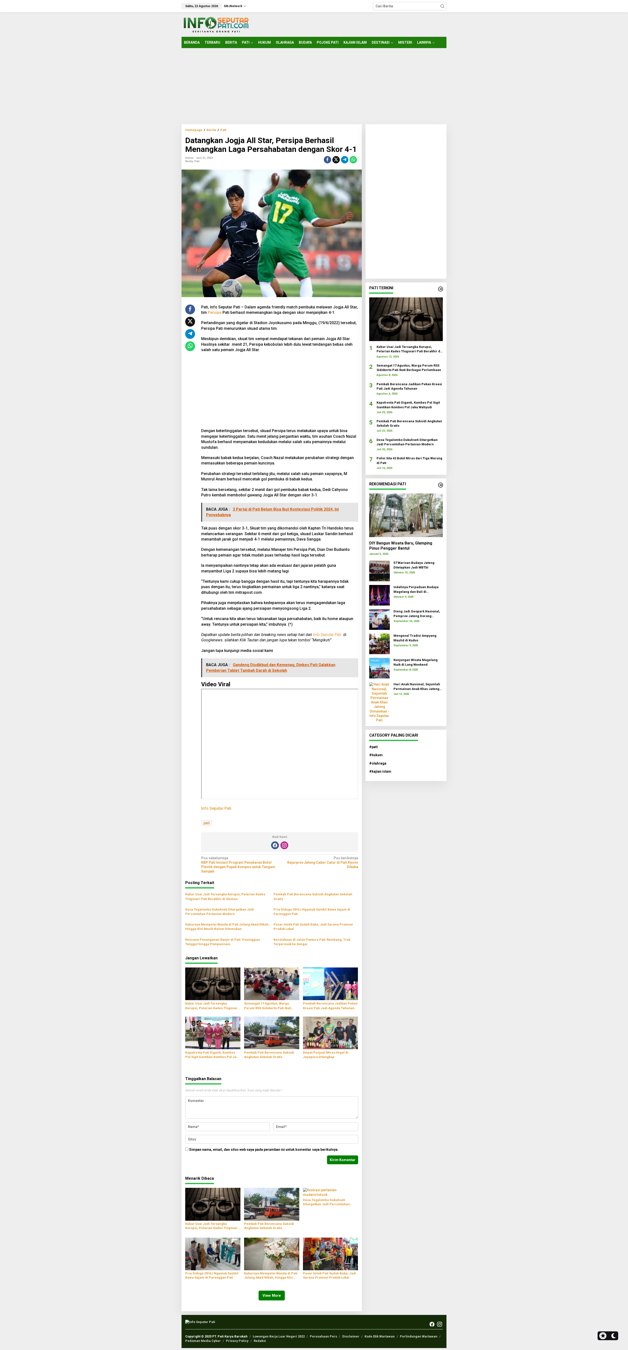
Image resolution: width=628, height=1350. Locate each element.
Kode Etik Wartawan (380, 1336)
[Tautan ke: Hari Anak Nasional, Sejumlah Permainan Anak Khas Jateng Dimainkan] (379, 702)
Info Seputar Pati (327, 634)
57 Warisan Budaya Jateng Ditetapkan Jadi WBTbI (413, 565)
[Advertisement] (314, 86)
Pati (196, 161)
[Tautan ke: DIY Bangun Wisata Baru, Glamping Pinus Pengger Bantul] (406, 515)
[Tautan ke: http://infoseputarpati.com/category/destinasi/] (441, 485)
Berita (189, 161)
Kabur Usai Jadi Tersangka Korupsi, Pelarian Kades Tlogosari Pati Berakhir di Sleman (225, 896)
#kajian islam (380, 771)
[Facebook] (275, 845)
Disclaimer (350, 1336)
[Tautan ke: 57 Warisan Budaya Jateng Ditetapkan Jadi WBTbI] (379, 571)
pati (207, 823)
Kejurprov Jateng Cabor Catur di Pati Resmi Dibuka (322, 862)
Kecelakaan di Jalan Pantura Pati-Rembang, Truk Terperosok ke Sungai (312, 942)
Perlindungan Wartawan (418, 1336)
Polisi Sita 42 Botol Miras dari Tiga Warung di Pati (409, 460)
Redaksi (260, 1341)
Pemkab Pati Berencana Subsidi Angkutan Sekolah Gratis (313, 896)
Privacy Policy (237, 1341)
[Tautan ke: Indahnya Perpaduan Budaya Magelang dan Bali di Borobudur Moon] (379, 595)
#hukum (376, 755)
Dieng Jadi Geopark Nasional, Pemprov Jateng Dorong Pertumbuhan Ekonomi (416, 613)
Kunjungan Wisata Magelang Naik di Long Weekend (415, 662)
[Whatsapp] (353, 159)
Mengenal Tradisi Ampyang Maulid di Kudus (414, 638)
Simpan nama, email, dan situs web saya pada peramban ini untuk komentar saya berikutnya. (264, 1149)
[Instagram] (284, 845)
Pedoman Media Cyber (203, 1341)
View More (271, 1295)
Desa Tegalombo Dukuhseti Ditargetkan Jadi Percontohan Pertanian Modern (219, 912)
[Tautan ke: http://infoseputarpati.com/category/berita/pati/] (441, 289)
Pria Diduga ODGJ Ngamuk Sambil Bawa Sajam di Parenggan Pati (312, 912)
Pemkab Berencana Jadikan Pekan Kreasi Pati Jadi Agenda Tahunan (330, 1006)
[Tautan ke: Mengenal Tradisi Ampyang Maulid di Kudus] (379, 644)
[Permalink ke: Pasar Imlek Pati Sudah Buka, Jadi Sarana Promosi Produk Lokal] (330, 1254)
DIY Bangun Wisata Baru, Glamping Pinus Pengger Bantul (400, 546)
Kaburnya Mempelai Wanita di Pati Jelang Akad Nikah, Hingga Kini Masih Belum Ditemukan (227, 927)
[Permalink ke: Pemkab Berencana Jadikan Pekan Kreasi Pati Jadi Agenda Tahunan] (330, 983)
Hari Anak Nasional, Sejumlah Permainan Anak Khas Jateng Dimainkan (416, 686)
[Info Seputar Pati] (216, 24)
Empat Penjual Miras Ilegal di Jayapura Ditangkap (325, 1055)
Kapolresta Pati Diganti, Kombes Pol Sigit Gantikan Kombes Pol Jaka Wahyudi (212, 1055)
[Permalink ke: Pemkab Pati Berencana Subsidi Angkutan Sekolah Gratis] (271, 1032)
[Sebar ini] (327, 159)
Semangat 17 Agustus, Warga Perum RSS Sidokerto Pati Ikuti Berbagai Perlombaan (267, 1006)
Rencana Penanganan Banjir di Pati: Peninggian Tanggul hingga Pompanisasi (222, 942)
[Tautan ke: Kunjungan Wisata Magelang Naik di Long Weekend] (379, 668)
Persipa (215, 312)
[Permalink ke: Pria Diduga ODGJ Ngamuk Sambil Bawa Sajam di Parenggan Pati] (212, 1254)
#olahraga (377, 763)
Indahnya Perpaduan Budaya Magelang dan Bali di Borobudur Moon (416, 589)
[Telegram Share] (344, 159)
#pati (373, 747)
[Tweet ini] (336, 159)
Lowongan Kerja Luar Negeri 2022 (279, 1336)
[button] (442, 6)
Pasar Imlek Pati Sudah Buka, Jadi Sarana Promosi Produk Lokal (313, 927)
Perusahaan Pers (323, 1336)
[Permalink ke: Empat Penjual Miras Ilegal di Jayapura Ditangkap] (330, 1032)
